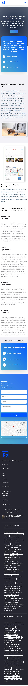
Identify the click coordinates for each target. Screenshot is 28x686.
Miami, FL (21, 563)
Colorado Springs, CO (9, 592)
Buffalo (6, 675)
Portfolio (4, 479)
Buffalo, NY (20, 598)
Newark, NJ (6, 559)
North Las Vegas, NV (9, 557)
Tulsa (5, 624)
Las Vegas (11, 654)
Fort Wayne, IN (7, 586)
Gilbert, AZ (12, 582)
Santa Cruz (7, 630)
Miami (17, 648)
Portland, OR (7, 551)
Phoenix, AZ (6, 553)
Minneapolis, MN (7, 563)
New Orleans (12, 646)
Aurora (15, 679)
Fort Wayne (7, 665)
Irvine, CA (11, 577)
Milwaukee (12, 648)
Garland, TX (19, 582)
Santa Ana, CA (15, 541)
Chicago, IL (6, 596)
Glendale (12, 662)
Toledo (13, 624)
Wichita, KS (16, 532)
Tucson (9, 624)
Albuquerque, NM (8, 610)
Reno (22, 636)
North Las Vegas (8, 644)
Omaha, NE (6, 555)
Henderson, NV (7, 580)
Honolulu (6, 660)
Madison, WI (17, 565)
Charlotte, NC (7, 598)
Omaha (20, 640)
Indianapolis (14, 658)
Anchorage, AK (7, 608)
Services (4, 477)
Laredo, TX (6, 573)
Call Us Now (14, 31)
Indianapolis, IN (17, 577)
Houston (19, 658)
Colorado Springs (13, 669)
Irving (5, 658)
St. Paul (13, 626)
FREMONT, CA (5, 493)
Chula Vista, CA (15, 594)
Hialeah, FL (19, 579)
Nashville (18, 646)
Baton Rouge (13, 677)
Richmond (18, 636)
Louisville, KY (13, 567)
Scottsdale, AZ (20, 539)
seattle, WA (4, 499)
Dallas (9, 667)
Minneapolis (7, 648)
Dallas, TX (17, 588)
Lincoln (18, 652)
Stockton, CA (17, 536)
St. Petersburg (7, 626)
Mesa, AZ (6, 565)
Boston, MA (13, 600)
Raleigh (6, 638)
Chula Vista (12, 671)
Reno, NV (13, 549)
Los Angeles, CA (7, 569)
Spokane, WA (13, 539)
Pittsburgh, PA (18, 551)
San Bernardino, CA (8, 545)
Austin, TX (21, 604)
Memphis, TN (11, 565)
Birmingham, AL (7, 602)
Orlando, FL (20, 553)
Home (3, 473)
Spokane (6, 628)
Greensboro (7, 662)
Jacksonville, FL (15, 575)
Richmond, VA (7, 549)
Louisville (20, 650)
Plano (14, 638)
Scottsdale (15, 628)
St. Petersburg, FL (8, 538)
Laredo (16, 654)
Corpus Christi (15, 667)
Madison (10, 650)
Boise (19, 675)
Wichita (14, 622)
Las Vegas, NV (19, 571)
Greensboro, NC (15, 580)
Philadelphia (11, 640)
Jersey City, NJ (7, 575)
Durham (16, 665)
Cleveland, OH (18, 592)
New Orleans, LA (7, 561)
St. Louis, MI (7, 539)
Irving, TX (6, 577)
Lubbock (15, 650)
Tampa (16, 624)
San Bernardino (8, 634)
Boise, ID (18, 600)
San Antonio (15, 634)
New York (6, 646)
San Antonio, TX (17, 545)
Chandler (18, 673)
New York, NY (13, 559)
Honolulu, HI (13, 579)
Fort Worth (15, 663)
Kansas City (7, 656)
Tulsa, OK (15, 534)
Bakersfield (7, 679)
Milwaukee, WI (15, 563)
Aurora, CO (6, 606)
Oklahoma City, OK (13, 555)
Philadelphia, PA (13, 553)
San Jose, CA (7, 543)
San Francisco (7, 632)
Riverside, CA (15, 547)
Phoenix (6, 640)
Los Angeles (7, 652)
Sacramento (7, 636)
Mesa (20, 648)
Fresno (5, 663)
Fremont (10, 663)
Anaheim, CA (14, 608)
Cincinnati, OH (7, 594)
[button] (25, 2)
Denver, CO (12, 588)
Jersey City (13, 656)
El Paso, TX (13, 586)
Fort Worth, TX (13, 584)
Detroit (20, 665)
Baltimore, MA (7, 604)
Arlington (6, 681)
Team (3, 480)
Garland (21, 662)
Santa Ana (12, 630)
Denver (5, 667)
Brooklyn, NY (7, 600)
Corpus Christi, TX (8, 590)
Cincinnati (6, 671)
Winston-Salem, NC (8, 532)
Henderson (15, 660)
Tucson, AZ (20, 534)
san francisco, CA (6, 491)
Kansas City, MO (13, 573)
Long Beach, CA (15, 569)
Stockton (21, 624)
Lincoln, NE (6, 571)
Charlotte (12, 673)
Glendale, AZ (7, 582)
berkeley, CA (5, 497)
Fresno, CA (6, 584)
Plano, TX (13, 551)
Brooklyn (10, 675)
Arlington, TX (19, 606)
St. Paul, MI (15, 538)
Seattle (10, 628)
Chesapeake (6, 673)
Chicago (18, 671)
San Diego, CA (14, 543)
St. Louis (18, 626)
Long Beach (13, 652)
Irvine (9, 658)
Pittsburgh (19, 638)
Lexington (6, 654)
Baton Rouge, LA (15, 602)
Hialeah (11, 660)
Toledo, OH (6, 536)
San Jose (18, 630)
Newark (19, 644)
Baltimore (19, 677)
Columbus (6, 669)
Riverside (13, 636)
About (3, 475)
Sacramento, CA (8, 547)
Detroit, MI (6, 588)
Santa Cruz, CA (7, 541)
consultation (5, 482)
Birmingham (7, 677)
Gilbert (17, 662)
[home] (3, 2)
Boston (15, 675)
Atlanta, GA (13, 606)
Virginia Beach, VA (8, 534)
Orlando (16, 640)
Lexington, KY (13, 571)
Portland (10, 638)
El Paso (11, 665)
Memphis (6, 650)
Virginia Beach (19, 622)
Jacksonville (19, 656)
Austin (11, 679)
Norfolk (14, 644)
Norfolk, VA (17, 557)
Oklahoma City (7, 642)
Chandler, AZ (14, 598)
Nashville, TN (15, 561)
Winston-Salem (7, 622)
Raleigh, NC (18, 549)
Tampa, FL (12, 536)
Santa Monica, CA (6, 501)
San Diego (14, 632)
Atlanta (20, 679)
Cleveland (21, 669)
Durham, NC (19, 586)
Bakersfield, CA (14, 604)
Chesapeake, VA (13, 596)
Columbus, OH (16, 590)
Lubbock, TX (7, 567)
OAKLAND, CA (5, 495)
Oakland (13, 642)
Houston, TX (7, 579)
